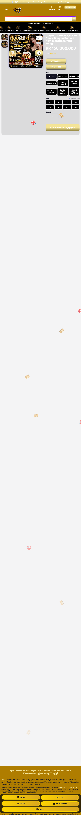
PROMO (22, 798)
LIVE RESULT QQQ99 (62, 127)
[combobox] (38, 19)
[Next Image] (39, 53)
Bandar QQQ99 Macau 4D (67, 787)
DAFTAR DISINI (56, 61)
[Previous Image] (12, 53)
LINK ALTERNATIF (61, 803)
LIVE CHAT (41, 808)
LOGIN (61, 798)
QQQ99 (4, 779)
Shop (6, 9)
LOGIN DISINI (56, 67)
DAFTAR (22, 803)
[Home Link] (18, 10)
